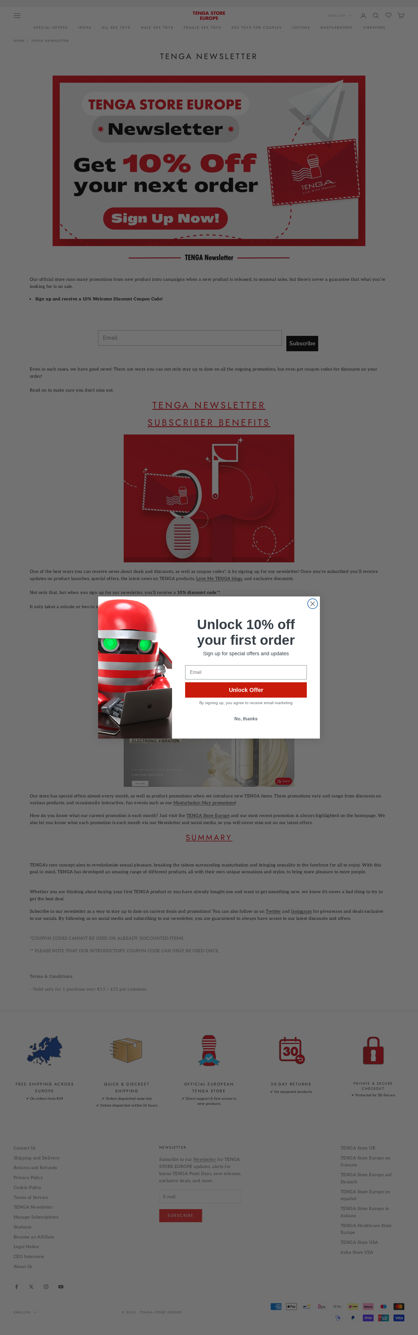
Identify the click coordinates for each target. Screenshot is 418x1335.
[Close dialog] (313, 604)
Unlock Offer (246, 690)
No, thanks (246, 718)
